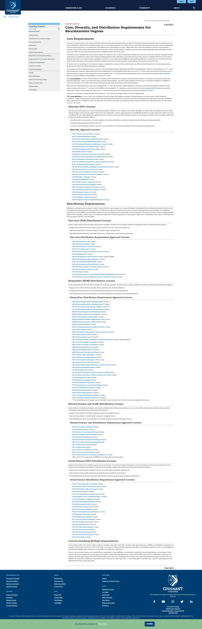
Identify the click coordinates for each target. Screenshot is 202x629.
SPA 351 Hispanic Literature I (81, 192)
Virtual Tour (57, 595)
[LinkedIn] (191, 602)
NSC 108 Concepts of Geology (82, 437)
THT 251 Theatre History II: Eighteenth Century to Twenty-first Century (94, 277)
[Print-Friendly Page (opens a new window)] (171, 25)
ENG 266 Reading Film (79, 254)
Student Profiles (11, 600)
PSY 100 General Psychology (81, 514)
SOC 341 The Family (78, 537)
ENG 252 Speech (164, 73)
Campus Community (12, 584)
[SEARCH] (194, 8)
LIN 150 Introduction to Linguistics (83, 499)
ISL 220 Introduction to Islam (81, 377)
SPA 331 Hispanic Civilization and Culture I (85, 187)
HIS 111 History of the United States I (83, 355)
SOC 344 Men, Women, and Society (83, 182)
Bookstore (105, 605)
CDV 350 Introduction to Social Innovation (85, 146)
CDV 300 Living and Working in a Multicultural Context (89, 144)
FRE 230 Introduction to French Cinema (84, 169)
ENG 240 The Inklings (79, 329)
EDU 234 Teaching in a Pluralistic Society (85, 159)
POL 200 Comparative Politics (81, 504)
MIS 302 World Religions (80, 179)
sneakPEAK (57, 603)
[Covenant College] (13, 7)
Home (4, 17)
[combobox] (159, 21)
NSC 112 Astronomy (78, 447)
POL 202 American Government (82, 507)
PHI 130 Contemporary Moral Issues (83, 387)
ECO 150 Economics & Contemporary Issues (86, 486)
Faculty (31, 73)
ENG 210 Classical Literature (81, 324)
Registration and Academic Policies (40, 55)
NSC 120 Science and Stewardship (83, 452)
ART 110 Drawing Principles (80, 244)
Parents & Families (12, 581)
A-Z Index (105, 592)
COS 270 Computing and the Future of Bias (85, 149)
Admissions (32, 45)
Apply (181, 2)
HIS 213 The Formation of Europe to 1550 (85, 360)
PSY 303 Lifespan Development (82, 517)
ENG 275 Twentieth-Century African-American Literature (90, 162)
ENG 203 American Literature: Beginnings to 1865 (88, 319)
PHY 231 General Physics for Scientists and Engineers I (89, 455)
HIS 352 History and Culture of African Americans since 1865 (91, 375)
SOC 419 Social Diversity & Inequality (84, 184)
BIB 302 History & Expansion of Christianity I (86, 312)
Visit (191, 2)
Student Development (36, 52)
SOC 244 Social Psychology (81, 532)
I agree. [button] (149, 624)
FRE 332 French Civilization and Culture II (85, 172)
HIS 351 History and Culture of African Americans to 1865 (90, 372)
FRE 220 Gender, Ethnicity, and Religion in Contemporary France (92, 167)
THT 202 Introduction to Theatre (82, 269)
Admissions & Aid (74, 8)
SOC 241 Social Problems (80, 529)
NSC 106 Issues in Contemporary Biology (85, 432)
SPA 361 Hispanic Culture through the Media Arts (87, 199)
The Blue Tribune (11, 603)
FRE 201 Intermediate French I (81, 334)
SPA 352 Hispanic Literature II (81, 194)
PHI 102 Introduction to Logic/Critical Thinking (87, 385)
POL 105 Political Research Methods (83, 501)
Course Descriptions (35, 69)
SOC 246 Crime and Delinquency (82, 534)
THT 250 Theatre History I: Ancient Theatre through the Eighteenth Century (96, 274)
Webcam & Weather (108, 603)
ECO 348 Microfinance (79, 151)
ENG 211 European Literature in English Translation (88, 327)
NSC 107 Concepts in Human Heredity (84, 434)
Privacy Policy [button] (102, 624)
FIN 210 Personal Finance (80, 491)
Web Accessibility (60, 584)
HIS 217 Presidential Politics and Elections (85, 494)
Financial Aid (33, 49)
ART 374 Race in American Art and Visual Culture (87, 139)
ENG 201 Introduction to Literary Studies (85, 317)
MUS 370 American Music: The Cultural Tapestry (87, 267)
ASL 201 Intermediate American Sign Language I (87, 307)
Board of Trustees (34, 76)
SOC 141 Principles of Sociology (82, 522)
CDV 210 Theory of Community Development (86, 141)
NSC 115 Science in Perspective (82, 449)
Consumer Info (59, 581)
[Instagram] (173, 602)
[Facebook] (154, 602)
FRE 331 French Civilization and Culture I (85, 342)
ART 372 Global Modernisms (81, 136)
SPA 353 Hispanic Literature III (81, 197)
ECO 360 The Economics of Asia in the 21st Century (88, 154)
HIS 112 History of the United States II (84, 357)
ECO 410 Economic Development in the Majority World (89, 157)
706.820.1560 (173, 613)
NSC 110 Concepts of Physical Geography (85, 442)
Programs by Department (37, 62)
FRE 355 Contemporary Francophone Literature (87, 174)
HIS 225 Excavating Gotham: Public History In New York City (91, 365)
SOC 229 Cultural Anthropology (82, 527)
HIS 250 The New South (79, 370)
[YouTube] (163, 602)
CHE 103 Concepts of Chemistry (82, 427)
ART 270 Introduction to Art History (83, 246)
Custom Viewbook (12, 595)
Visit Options (58, 600)
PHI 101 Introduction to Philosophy (83, 382)
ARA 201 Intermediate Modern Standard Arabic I (87, 301)
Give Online (106, 600)
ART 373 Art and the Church (81, 249)
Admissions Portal (108, 589)
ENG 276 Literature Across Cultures (83, 164)
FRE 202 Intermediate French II (82, 337)
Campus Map (58, 597)
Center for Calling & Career (110, 581)
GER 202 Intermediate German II (82, 349)
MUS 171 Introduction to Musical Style (84, 261)
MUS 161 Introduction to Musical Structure (85, 259)
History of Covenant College (38, 79)
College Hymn (33, 86)
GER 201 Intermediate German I (82, 347)
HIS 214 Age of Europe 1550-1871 (83, 362)
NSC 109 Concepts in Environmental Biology (86, 439)
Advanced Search (34, 31)
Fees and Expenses (35, 42)
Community (144, 8)
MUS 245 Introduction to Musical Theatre (85, 264)
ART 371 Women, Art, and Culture (83, 134)
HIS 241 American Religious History (83, 367)
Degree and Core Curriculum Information (42, 59)
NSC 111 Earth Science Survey (81, 444)
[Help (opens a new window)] (173, 25)
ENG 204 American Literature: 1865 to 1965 (86, 322)
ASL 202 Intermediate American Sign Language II (87, 309)
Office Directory (107, 597)
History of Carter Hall (35, 83)
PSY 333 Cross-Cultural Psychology (83, 519)
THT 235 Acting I (77, 272)
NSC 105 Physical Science (80, 429)
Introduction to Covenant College (39, 38)
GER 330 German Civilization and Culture (85, 352)
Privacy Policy (58, 586)
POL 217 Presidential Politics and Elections (85, 512)
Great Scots (106, 595)
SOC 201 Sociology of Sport (81, 524)
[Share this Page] (169, 25)
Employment (58, 578)
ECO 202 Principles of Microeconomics (84, 489)
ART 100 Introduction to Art (81, 241)
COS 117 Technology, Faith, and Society (84, 484)
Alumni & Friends (11, 586)
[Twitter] (182, 602)
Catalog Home (33, 35)
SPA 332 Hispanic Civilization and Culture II (86, 189)
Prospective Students (13, 578)
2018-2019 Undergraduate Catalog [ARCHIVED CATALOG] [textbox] (157, 20)
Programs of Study (35, 66)
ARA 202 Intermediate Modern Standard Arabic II (88, 304)
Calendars (9, 597)
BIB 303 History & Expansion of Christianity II (86, 314)
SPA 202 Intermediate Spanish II (82, 392)
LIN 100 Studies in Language (81, 177)
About (177, 8)
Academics (110, 8)
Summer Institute (11, 605)
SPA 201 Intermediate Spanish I (82, 390)
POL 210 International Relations (82, 509)
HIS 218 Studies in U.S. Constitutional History (86, 496)
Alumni (104, 578)
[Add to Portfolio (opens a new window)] (167, 25)
